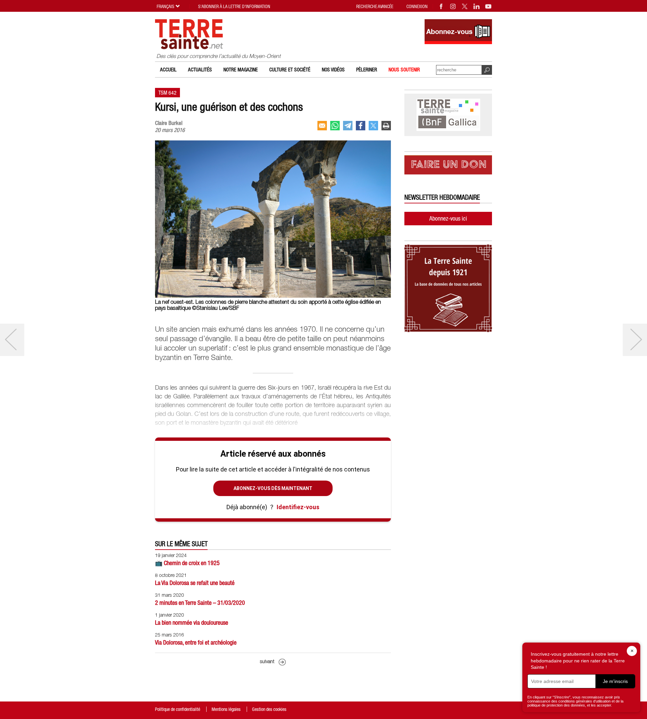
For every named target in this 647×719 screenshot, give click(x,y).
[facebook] (360, 125)
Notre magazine (240, 69)
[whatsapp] (335, 125)
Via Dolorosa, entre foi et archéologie (196, 642)
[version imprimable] (386, 125)
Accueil (168, 69)
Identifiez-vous (298, 507)
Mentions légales (226, 709)
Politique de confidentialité (177, 709)
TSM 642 (167, 93)
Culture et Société (289, 69)
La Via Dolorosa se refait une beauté (195, 582)
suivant (267, 662)
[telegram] (347, 125)
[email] (322, 125)
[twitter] (373, 125)
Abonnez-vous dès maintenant (273, 488)
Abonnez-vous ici (448, 218)
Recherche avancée (374, 6)
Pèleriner (366, 69)
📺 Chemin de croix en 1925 (187, 562)
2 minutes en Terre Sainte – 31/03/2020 (200, 602)
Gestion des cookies (269, 709)
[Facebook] (441, 6)
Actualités (200, 69)
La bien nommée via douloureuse (191, 622)
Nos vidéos (333, 69)
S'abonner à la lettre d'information (234, 6)
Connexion (417, 6)
